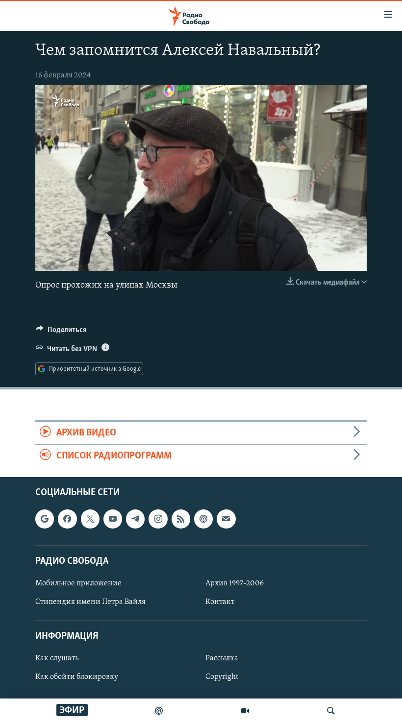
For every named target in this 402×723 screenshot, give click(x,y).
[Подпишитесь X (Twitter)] (90, 518)
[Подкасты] (203, 518)
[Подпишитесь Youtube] (112, 518)
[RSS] (181, 518)
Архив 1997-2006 (234, 583)
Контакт (219, 602)
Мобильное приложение (78, 583)
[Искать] (331, 711)
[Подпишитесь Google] (44, 518)
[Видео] (245, 711)
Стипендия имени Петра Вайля (90, 602)
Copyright (221, 677)
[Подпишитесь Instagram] (158, 518)
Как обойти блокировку (76, 677)
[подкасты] (159, 711)
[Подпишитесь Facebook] (67, 518)
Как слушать (56, 658)
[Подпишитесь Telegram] (135, 518)
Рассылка (221, 658)
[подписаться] (226, 518)
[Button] (61, 332)
